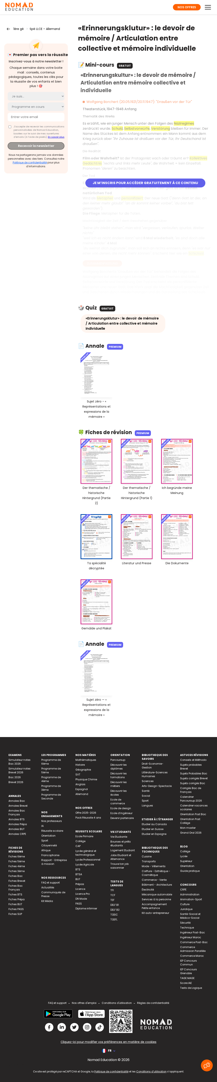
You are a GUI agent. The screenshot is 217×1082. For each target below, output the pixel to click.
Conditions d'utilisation (117, 1003)
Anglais (80, 784)
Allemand (81, 794)
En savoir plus (56, 137)
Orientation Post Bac (193, 814)
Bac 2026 (14, 777)
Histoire (80, 765)
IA (42, 826)
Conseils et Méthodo (193, 760)
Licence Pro (82, 894)
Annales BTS (16, 819)
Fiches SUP (15, 914)
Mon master (188, 828)
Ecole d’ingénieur (121, 813)
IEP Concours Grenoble (188, 971)
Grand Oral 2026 (191, 832)
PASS (78, 903)
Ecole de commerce (117, 801)
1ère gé (18, 29)
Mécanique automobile (157, 894)
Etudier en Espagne (154, 834)
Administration (189, 894)
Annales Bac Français (16, 812)
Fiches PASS (16, 909)
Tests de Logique (191, 988)
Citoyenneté (49, 845)
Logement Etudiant (122, 850)
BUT (77, 879)
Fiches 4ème (16, 866)
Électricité (148, 889)
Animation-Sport (191, 899)
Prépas (79, 884)
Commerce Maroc (192, 956)
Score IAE (186, 983)
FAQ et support (50, 882)
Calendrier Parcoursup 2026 (191, 798)
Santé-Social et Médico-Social (190, 916)
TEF (112, 900)
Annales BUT (16, 829)
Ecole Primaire (84, 836)
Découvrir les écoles (118, 792)
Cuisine (147, 856)
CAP (78, 846)
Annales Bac (16, 801)
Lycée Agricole (84, 864)
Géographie (83, 769)
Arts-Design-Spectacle (157, 786)
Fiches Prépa (16, 899)
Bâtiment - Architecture (157, 884)
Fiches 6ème (16, 856)
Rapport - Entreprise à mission (54, 862)
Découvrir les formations (118, 775)
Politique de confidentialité (30, 162)
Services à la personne (156, 899)
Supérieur (186, 861)
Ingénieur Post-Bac (192, 932)
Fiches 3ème (16, 871)
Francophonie (50, 855)
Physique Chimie (86, 779)
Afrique (45, 850)
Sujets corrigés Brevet (194, 778)
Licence (80, 889)
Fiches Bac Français (15, 887)
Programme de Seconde (51, 796)
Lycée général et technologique (85, 853)
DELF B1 (114, 905)
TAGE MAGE (187, 978)
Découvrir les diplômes (118, 766)
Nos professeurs (51, 821)
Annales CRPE (17, 834)
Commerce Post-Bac (194, 942)
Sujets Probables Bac (193, 773)
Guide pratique (190, 871)
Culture (184, 904)
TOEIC (114, 914)
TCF (112, 895)
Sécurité (185, 922)
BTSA (78, 874)
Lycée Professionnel (87, 859)
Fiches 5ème (16, 861)
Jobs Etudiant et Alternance (120, 857)
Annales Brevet (18, 806)
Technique (187, 927)
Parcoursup (117, 760)
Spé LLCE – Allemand (45, 29)
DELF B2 (115, 910)
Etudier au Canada (154, 824)
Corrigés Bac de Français (190, 790)
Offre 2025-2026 (85, 813)
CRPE (183, 889)
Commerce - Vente (154, 880)
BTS (77, 869)
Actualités (47, 887)
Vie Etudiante (118, 837)
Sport (44, 840)
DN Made (81, 898)
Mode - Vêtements (154, 866)
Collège (80, 841)
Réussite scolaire (52, 831)
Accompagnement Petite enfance (154, 906)
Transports (149, 861)
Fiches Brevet (16, 881)
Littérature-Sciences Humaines (155, 774)
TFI (112, 890)
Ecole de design (120, 808)
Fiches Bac (15, 876)
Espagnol (81, 789)
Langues (147, 805)
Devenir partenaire (122, 818)
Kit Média (47, 901)
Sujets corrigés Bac (192, 783)
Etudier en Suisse (152, 829)
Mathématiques (85, 760)
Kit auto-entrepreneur (155, 913)
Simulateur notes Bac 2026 (19, 761)
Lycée (183, 856)
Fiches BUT (15, 904)
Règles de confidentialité (153, 1003)
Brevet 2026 (15, 782)
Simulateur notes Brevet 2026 (19, 770)
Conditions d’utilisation (151, 1071)
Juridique (186, 909)
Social (146, 796)
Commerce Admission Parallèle (193, 949)
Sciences (148, 781)
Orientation (48, 835)
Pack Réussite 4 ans (88, 817)
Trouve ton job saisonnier (119, 866)
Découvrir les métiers (118, 784)
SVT (77, 774)
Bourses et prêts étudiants (120, 843)
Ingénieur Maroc (190, 937)
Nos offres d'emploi (84, 1003)
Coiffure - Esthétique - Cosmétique (156, 873)
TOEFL (113, 919)
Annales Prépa (17, 824)
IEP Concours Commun (188, 962)
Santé (145, 791)
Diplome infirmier (86, 908)
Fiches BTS (15, 894)
